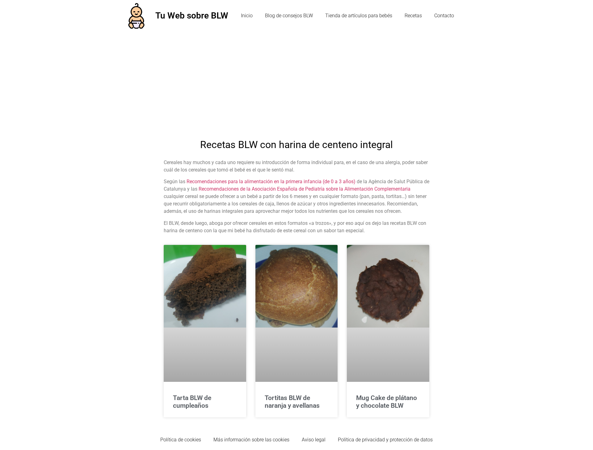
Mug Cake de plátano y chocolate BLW (386, 401)
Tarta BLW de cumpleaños (192, 401)
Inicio (247, 16)
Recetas (413, 16)
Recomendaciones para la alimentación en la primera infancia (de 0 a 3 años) (271, 181)
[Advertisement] (296, 78)
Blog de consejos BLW (289, 16)
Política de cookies (180, 440)
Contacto (444, 16)
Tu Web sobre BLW (191, 15)
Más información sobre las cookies (251, 440)
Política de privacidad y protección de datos (385, 440)
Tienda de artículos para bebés (358, 16)
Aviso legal (314, 440)
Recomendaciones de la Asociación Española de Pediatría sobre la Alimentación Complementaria (304, 189)
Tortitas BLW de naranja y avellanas (292, 401)
